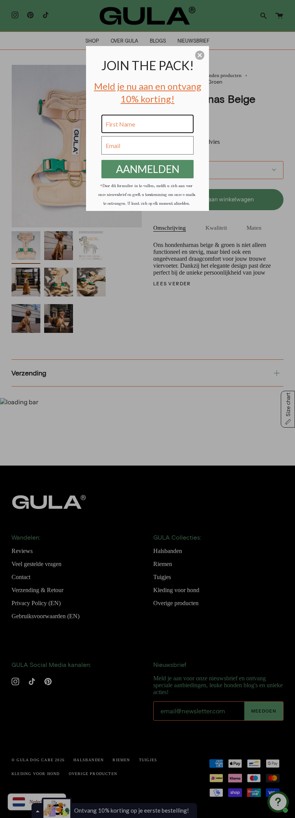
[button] (199, 55)
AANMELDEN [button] (147, 169)
